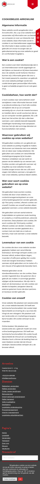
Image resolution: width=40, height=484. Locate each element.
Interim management (10, 412)
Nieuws (5, 446)
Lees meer (12, 475)
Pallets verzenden (9, 389)
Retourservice (7, 394)
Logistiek (5, 435)
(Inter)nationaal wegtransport (13, 397)
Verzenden (6, 438)
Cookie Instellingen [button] (10, 479)
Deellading (6, 405)
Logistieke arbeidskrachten (12, 415)
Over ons (5, 443)
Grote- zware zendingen (11, 391)
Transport (5, 441)
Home (4, 433)
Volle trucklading (8, 402)
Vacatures (5, 449)
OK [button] (20, 479)
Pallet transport (8, 399)
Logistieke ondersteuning (12, 407)
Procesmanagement (10, 410)
